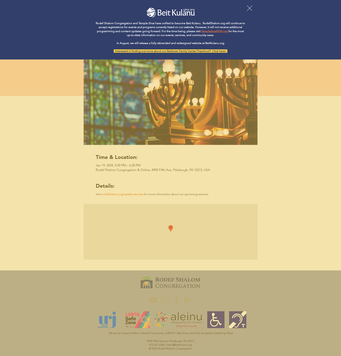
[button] (249, 8)
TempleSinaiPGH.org (214, 31)
